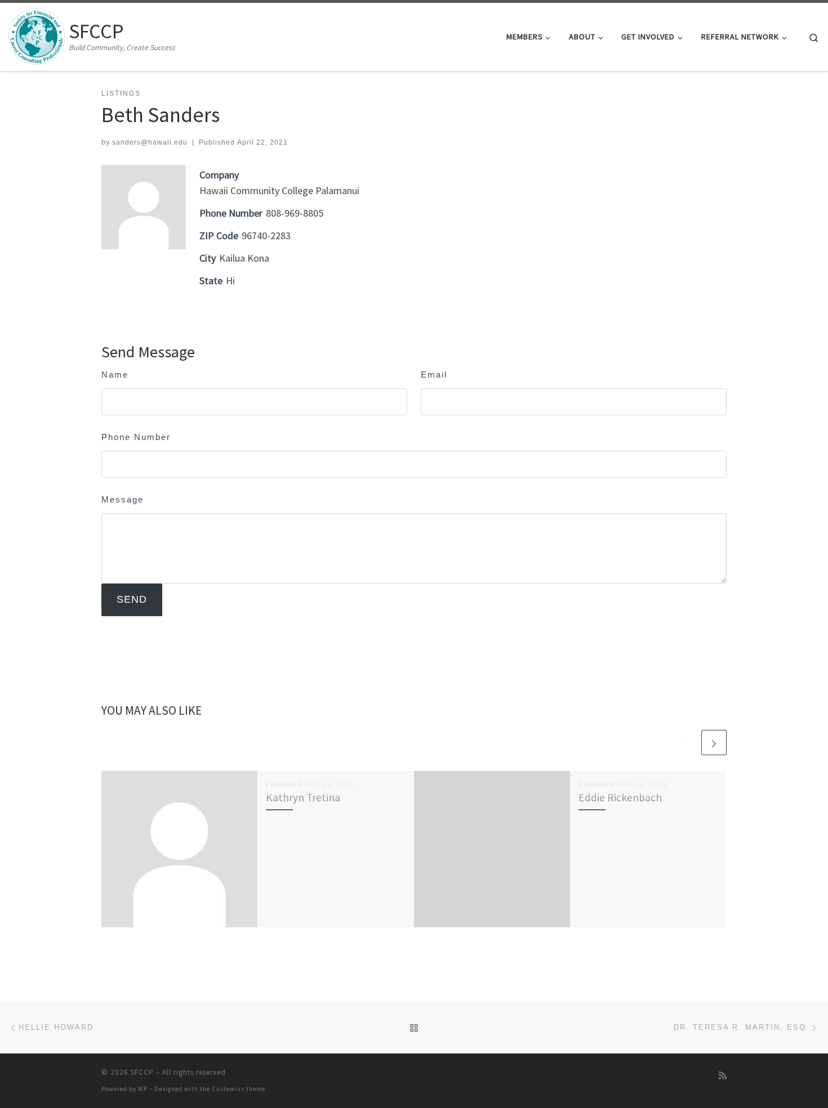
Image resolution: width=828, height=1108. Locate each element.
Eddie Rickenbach (620, 797)
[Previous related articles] (687, 742)
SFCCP (142, 1072)
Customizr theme (238, 1089)
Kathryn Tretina (303, 797)
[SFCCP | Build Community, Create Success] (36, 34)
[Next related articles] (714, 742)
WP (143, 1089)
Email (434, 374)
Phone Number (136, 437)
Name (114, 374)
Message (122, 499)
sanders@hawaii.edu (150, 142)
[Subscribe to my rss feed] (723, 1076)
